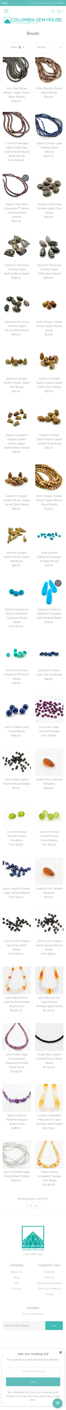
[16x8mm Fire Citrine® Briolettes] (49, 762)
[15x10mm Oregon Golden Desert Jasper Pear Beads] (17, 361)
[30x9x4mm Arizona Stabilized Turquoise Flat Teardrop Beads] (49, 592)
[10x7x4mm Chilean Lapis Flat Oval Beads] (49, 653)
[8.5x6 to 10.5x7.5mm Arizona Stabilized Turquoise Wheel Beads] (17, 592)
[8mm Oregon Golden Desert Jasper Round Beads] (49, 304)
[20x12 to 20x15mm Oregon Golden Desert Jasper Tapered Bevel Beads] (17, 418)
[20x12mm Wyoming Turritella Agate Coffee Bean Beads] (49, 248)
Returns (49, 1277)
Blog (16, 1277)
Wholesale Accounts (49, 1283)
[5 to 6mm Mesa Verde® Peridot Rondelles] (17, 815)
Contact (16, 1288)
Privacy (49, 1294)
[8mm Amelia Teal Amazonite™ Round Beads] (17, 653)
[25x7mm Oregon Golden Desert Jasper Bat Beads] (17, 535)
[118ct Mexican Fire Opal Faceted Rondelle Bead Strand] (49, 980)
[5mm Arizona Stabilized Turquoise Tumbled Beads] (49, 535)
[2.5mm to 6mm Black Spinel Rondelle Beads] (17, 924)
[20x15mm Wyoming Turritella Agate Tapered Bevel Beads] (17, 248)
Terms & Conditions (49, 1288)
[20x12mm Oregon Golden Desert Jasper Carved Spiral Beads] (17, 479)
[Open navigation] (7, 11)
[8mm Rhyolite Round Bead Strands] (49, 71)
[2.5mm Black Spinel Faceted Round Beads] (17, 762)
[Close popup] (61, 1352)
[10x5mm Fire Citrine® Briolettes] (49, 871)
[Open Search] (53, 11)
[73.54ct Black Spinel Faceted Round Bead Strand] (49, 1037)
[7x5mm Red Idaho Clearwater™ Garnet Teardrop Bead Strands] (17, 187)
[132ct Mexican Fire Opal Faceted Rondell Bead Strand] (17, 980)
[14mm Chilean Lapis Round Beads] (17, 710)
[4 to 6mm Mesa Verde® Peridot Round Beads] (49, 815)
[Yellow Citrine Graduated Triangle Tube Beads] (49, 1155)
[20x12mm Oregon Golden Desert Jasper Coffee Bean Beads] (49, 361)
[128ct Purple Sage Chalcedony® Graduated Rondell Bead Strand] (17, 1037)
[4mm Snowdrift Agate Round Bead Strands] (17, 1155)
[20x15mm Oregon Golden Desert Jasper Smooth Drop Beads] (49, 418)
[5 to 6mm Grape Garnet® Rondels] (49, 710)
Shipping (49, 1271)
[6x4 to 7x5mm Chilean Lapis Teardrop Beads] (17, 871)
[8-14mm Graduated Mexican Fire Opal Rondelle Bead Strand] (49, 1098)
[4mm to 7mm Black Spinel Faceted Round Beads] (49, 924)
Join (54, 1325)
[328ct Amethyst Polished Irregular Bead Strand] (17, 1098)
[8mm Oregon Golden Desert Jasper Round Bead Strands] (49, 479)
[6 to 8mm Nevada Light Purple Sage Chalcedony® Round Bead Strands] (17, 126)
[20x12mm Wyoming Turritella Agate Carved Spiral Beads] (17, 304)
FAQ (16, 1283)
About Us (16, 1271)
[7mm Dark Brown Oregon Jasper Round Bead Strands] (17, 71)
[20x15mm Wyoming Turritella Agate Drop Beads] (49, 187)
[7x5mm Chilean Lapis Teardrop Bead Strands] (49, 126)
